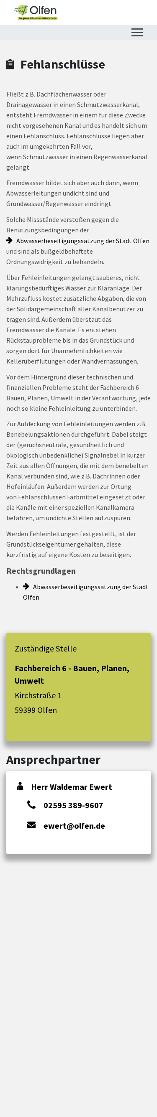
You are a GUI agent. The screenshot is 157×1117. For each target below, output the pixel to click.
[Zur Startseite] (36, 12)
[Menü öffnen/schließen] (137, 32)
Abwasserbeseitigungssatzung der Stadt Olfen (82, 241)
